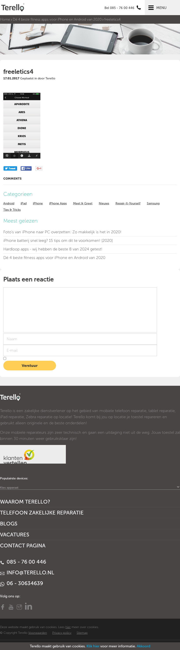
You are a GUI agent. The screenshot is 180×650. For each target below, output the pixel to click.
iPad (24, 203)
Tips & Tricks (12, 210)
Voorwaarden (37, 633)
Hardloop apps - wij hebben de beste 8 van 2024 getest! (52, 249)
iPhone (38, 203)
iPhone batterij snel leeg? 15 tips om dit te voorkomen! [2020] (58, 240)
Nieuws (104, 203)
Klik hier (92, 646)
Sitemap (82, 633)
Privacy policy (61, 633)
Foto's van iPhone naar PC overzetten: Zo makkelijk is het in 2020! (62, 232)
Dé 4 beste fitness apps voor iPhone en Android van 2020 (57, 19)
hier (68, 627)
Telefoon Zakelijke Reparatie (42, 512)
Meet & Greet (82, 203)
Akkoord (143, 646)
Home (5, 19)
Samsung (153, 203)
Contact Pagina (22, 545)
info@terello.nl (29, 572)
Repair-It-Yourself (127, 203)
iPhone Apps (58, 203)
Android (8, 203)
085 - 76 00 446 (25, 562)
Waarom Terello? (25, 501)
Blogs (8, 523)
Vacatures (14, 534)
